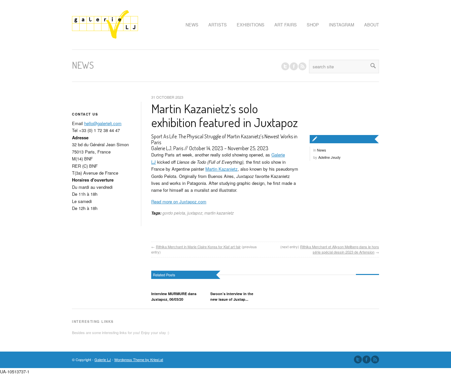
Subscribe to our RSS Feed (375, 359)
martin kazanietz (219, 213)
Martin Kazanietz (221, 169)
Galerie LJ (102, 359)
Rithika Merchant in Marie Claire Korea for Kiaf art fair (198, 246)
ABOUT (371, 24)
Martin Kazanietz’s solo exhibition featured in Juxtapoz (224, 115)
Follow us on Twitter (285, 66)
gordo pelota (173, 213)
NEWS (192, 24)
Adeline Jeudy (329, 157)
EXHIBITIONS (250, 24)
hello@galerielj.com (102, 123)
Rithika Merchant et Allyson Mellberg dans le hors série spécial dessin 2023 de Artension (339, 249)
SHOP (313, 24)
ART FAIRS (285, 24)
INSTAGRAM (341, 24)
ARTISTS (217, 24)
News (321, 150)
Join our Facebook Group (294, 66)
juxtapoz (194, 213)
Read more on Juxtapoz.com (178, 201)
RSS (302, 66)
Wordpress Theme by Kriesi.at (138, 359)
